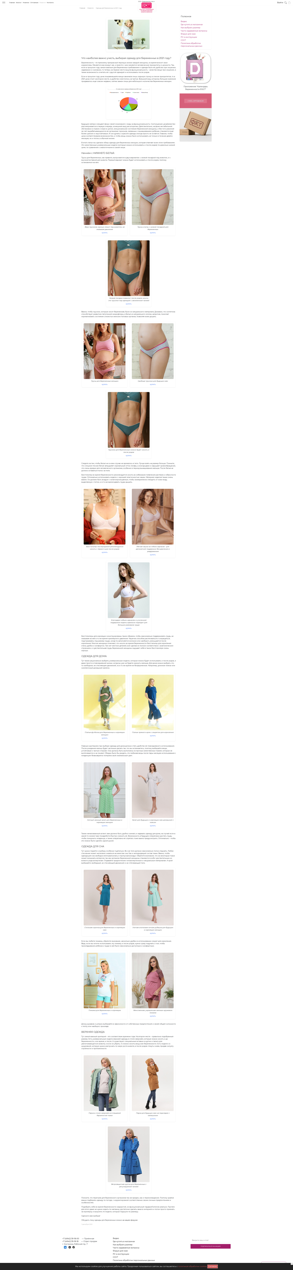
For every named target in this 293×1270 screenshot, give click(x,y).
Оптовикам (34, 2)
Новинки (26, 2)
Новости (42, 2)
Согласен (213, 1266)
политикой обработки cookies (192, 1266)
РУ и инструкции (189, 37)
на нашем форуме (130, 1220)
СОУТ (183, 40)
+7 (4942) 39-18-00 (70, 1239)
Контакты (50, 2)
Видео (184, 21)
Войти (280, 2)
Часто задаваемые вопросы (194, 31)
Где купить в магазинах (192, 24)
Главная (12, 2)
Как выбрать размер (190, 28)
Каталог (19, 2)
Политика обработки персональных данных (134, 1260)
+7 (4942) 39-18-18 (70, 1241)
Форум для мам (188, 34)
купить (104, 233)
